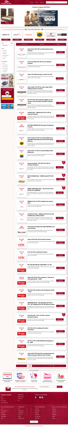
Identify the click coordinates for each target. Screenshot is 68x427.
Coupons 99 (42, 44)
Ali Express (4, 50)
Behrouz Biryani (37, 416)
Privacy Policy (20, 398)
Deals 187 (58, 44)
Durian (4, 58)
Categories (42, 2)
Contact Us (2, 398)
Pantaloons (3, 412)
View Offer (6, 39)
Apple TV (53, 416)
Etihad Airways (20, 412)
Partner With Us (3, 400)
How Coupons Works (4, 402)
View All (34, 421)
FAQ (18, 400)
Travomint (20, 414)
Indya (2, 418)
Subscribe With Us (21, 396)
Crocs (2, 409)
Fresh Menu (37, 414)
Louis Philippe (3, 414)
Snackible (36, 412)
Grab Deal (60, 52)
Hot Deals (31, 2)
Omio (19, 409)
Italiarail (19, 416)
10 (50, 365)
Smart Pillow (5, 71)
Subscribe (7, 98)
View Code (59, 78)
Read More (35, 93)
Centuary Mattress (5, 55)
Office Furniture (5, 68)
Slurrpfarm (37, 409)
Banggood (4, 53)
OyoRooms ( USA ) (21, 418)
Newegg (53, 418)
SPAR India (37, 418)
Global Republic (3, 416)
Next (53, 365)
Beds (4, 63)
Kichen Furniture (5, 66)
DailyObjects (54, 414)
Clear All (11, 43)
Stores (36, 2)
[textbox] (56, 2)
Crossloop (54, 412)
